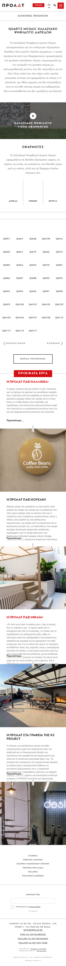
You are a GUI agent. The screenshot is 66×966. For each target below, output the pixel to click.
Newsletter (33, 895)
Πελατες (33, 872)
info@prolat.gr (33, 930)
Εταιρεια (33, 856)
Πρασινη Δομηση (33, 860)
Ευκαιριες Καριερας (33, 876)
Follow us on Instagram (33, 939)
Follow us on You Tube (33, 943)
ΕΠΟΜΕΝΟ (53, 343)
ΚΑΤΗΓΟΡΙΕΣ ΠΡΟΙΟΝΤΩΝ (33, 16)
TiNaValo (38, 5)
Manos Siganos (39, 948)
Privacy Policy (33, 960)
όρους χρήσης (34, 907)
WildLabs (41, 950)
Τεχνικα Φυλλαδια (33, 868)
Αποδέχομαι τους (28, 907)
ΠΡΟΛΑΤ (13, 5)
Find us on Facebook (33, 935)
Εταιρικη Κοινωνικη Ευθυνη (33, 864)
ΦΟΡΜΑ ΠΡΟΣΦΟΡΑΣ (33, 359)
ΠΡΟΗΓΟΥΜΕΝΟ (16, 343)
